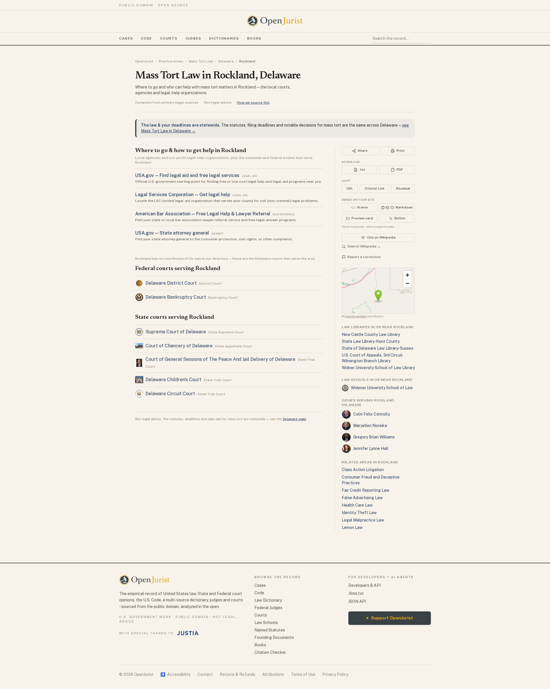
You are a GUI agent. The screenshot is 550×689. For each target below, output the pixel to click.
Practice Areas (171, 61)
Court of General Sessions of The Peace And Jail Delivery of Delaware (220, 359)
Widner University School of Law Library (378, 367)
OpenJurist (144, 61)
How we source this (253, 103)
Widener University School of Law (382, 387)
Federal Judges (268, 607)
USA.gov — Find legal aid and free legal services (187, 175)
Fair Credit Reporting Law (365, 490)
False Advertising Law (362, 497)
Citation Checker (270, 652)
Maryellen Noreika (370, 425)
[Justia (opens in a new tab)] (188, 633)
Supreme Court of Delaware (176, 331)
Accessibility (175, 674)
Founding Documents (274, 637)
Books (254, 38)
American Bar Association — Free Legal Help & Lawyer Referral (202, 213)
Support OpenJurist (389, 617)
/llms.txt (356, 593)
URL (350, 188)
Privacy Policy (335, 674)
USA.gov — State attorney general (172, 233)
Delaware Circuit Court (170, 393)
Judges (193, 38)
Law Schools (266, 622)
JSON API (357, 601)
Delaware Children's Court (173, 379)
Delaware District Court (171, 283)
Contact (205, 674)
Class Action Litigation (363, 469)
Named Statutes (269, 630)
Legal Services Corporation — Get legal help (182, 194)
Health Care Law (357, 505)
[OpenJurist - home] (275, 21)
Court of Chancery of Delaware (179, 346)
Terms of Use (303, 674)
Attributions (273, 674)
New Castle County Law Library (371, 334)
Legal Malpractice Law (363, 520)
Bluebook (403, 188)
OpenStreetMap (355, 316)
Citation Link (374, 188)
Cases (126, 38)
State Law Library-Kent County (371, 341)
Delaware (226, 61)
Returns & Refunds (237, 674)
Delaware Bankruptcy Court (176, 297)
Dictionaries (224, 38)
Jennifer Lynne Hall (370, 448)
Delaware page (294, 419)
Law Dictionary (268, 600)
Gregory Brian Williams (374, 437)
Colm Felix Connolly (371, 414)
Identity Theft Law (359, 512)
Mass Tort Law (201, 61)
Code (146, 38)
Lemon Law (352, 527)
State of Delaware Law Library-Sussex (377, 348)
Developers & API (364, 585)
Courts (168, 38)
